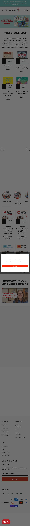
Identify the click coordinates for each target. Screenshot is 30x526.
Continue (15, 266)
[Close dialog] (28, 254)
